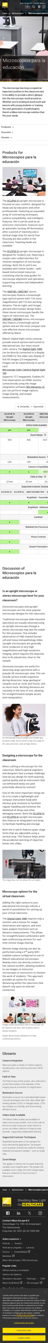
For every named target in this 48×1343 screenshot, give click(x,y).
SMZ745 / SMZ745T (17, 291)
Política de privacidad (25, 1315)
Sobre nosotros (10, 1239)
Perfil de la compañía (12, 1247)
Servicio (6, 1251)
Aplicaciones (17, 13)
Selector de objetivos (12, 1274)
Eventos (18, 1243)
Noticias (6, 1243)
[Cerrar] (45, 1291)
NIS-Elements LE (35, 386)
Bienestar (6, 1256)
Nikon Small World (10, 1282)
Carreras (30, 1247)
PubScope (31, 1278)
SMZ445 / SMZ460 (12, 319)
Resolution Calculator (12, 1278)
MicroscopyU (33, 1282)
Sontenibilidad (20, 1251)
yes (9, 430)
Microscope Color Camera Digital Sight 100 (23, 371)
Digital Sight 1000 (32, 349)
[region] (24, 1315)
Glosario (5, 137)
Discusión (6, 132)
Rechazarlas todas (24, 1330)
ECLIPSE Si (13, 200)
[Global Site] (38, 6)
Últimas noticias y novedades (15, 1270)
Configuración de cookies (24, 1323)
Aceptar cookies (24, 1338)
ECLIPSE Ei (13, 251)
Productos (6, 127)
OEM (42, 1278)
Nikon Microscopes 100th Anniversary (20, 1260)
